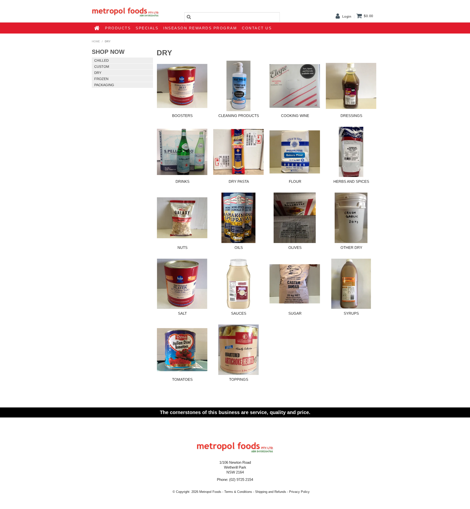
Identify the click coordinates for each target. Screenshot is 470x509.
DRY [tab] (97, 73)
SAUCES (238, 313)
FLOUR (295, 181)
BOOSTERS (182, 116)
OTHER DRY (351, 247)
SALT (182, 313)
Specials (147, 28)
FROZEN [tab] (101, 79)
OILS (239, 247)
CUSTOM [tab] (101, 67)
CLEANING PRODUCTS (238, 116)
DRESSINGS (351, 116)
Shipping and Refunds (270, 492)
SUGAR (295, 313)
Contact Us (257, 28)
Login (347, 16)
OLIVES (295, 247)
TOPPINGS (238, 379)
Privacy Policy (299, 492)
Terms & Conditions (238, 492)
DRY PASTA (239, 181)
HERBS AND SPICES (351, 181)
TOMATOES (182, 379)
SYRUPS (351, 313)
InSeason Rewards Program (200, 28)
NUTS (182, 247)
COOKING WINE (295, 116)
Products (118, 28)
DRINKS (182, 181)
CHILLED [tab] (101, 60)
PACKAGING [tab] (104, 85)
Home (97, 28)
